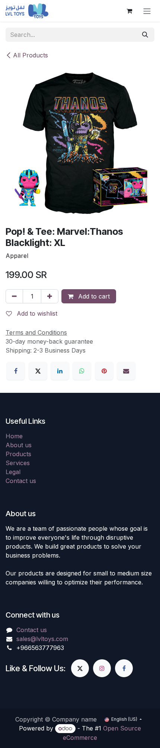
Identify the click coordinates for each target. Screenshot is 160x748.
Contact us (21, 481)
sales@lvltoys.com (42, 639)
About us (19, 445)
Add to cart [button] (93, 296)
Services (18, 463)
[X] (38, 371)
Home (14, 436)
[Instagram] (102, 668)
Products (18, 454)
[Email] (126, 371)
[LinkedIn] (60, 371)
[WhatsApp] (82, 371)
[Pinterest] (104, 371)
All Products (30, 55)
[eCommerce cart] (129, 10)
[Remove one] (14, 296)
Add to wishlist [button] (36, 313)
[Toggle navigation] (147, 11)
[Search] (145, 35)
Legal (13, 472)
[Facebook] (16, 371)
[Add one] (49, 296)
